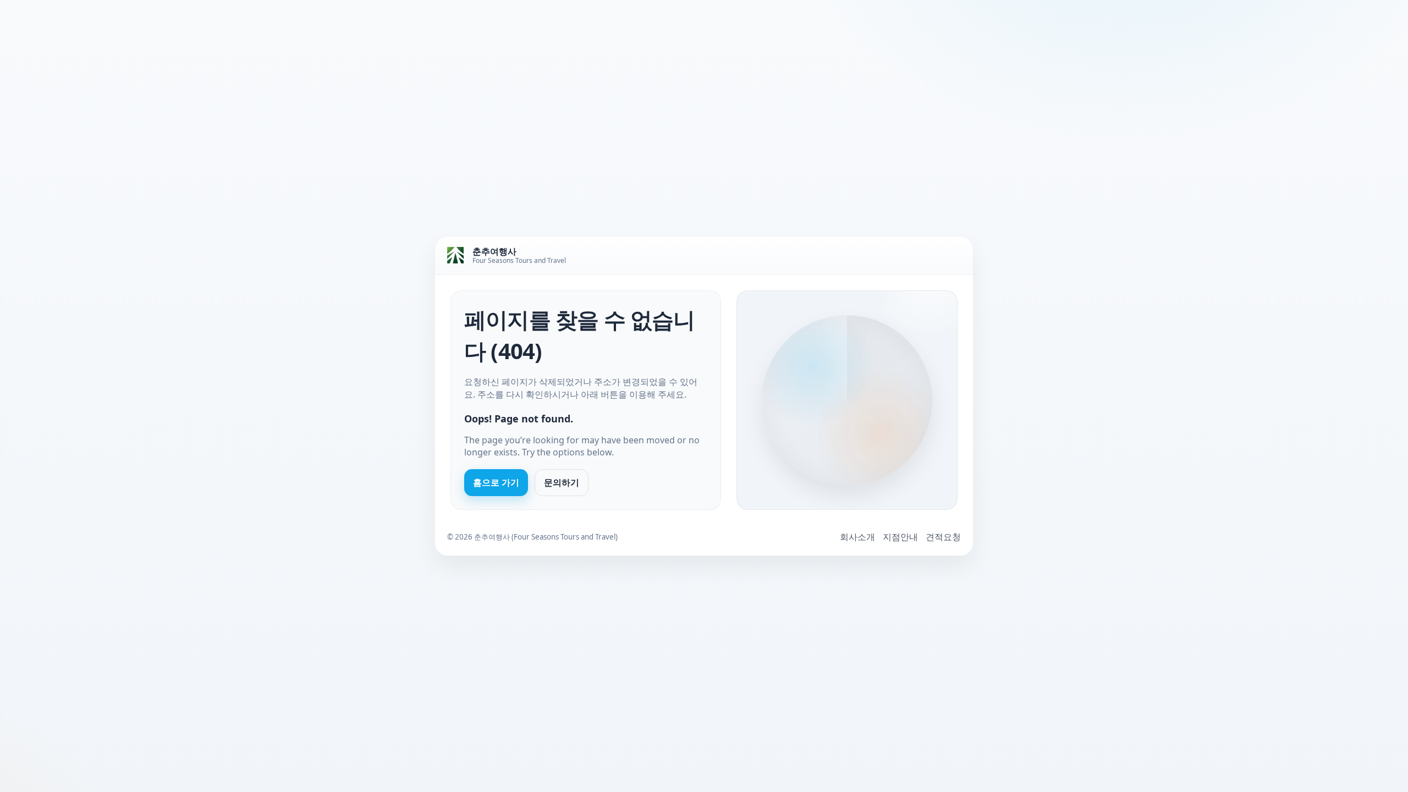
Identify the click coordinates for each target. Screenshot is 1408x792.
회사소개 (857, 537)
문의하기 (561, 482)
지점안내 (900, 537)
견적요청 (943, 537)
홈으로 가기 (496, 482)
